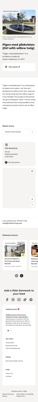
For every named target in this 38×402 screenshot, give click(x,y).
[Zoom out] (32, 204)
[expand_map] (32, 171)
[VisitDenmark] (13, 309)
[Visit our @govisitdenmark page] (25, 299)
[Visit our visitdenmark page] (19, 299)
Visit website (13, 67)
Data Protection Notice (8, 395)
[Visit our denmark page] (7, 299)
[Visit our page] (13, 299)
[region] (19, 188)
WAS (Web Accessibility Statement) (25, 395)
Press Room (10, 343)
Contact (8, 376)
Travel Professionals (13, 348)
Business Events (12, 345)
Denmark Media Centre (14, 361)
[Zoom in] (32, 199)
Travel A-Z (9, 373)
